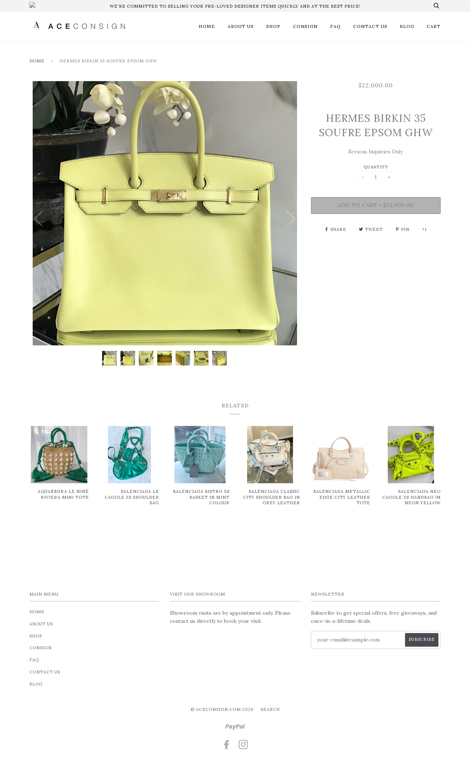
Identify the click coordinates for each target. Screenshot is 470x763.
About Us (241, 26)
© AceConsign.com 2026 (222, 709)
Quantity (376, 167)
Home (207, 26)
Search (270, 709)
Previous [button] (38, 219)
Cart (434, 26)
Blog (407, 26)
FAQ (335, 26)
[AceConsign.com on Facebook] (227, 746)
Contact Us (370, 26)
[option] (164, 213)
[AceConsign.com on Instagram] (244, 746)
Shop (273, 26)
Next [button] (290, 219)
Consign (305, 26)
